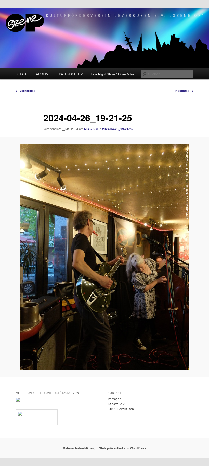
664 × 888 (91, 128)
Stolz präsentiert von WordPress (122, 448)
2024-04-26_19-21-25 (117, 128)
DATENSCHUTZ (71, 74)
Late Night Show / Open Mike (112, 74)
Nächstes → (184, 90)
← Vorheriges (25, 90)
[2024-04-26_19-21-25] (104, 257)
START (22, 74)
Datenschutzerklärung (79, 448)
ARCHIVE (43, 74)
